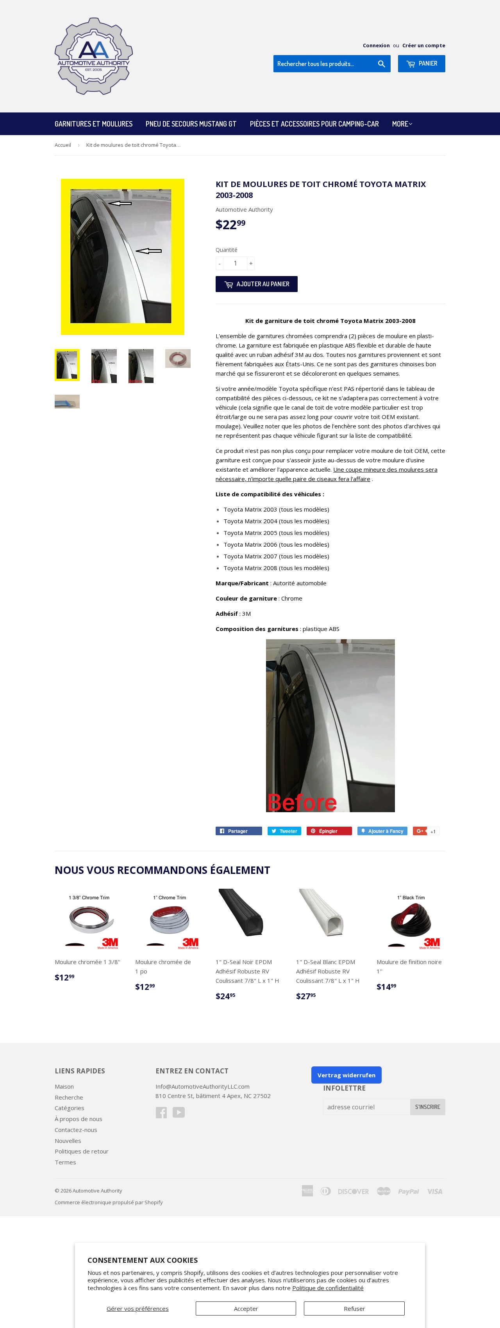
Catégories (69, 1108)
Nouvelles (68, 1140)
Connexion (376, 45)
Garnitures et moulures (93, 123)
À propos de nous (78, 1119)
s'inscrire (427, 1106)
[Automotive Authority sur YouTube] (179, 1115)
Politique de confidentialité (328, 1288)
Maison (64, 1086)
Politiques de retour (82, 1151)
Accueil (63, 144)
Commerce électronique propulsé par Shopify (109, 1202)
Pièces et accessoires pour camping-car (314, 123)
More (400, 123)
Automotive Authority (97, 1190)
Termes (65, 1162)
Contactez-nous (76, 1130)
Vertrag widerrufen (346, 1075)
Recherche (69, 1097)
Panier (428, 63)
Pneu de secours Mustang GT (191, 123)
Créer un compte (423, 45)
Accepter (246, 1308)
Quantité (227, 249)
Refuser (354, 1308)
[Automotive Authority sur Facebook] (161, 1115)
